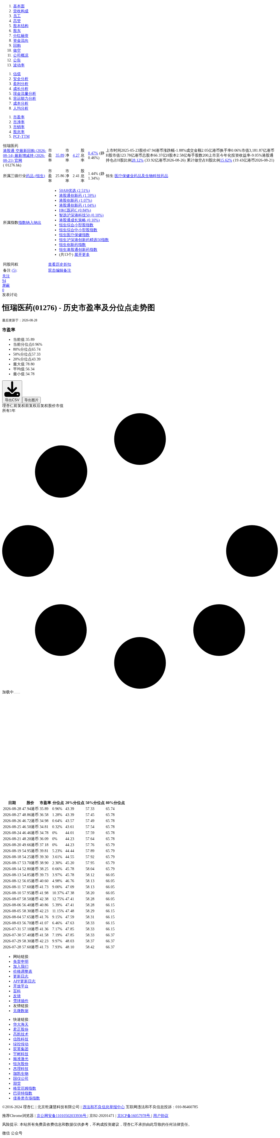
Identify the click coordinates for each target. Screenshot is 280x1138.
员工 (17, 16)
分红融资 (20, 36)
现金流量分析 (24, 94)
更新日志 (20, 976)
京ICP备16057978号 (134, 1116)
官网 (18, 161)
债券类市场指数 (26, 1098)
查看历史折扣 (59, 264)
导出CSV (12, 400)
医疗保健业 (124, 176)
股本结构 (20, 26)
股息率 (19, 132)
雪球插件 (20, 1001)
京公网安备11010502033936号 (62, 1116)
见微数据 (20, 1011)
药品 (164, 176)
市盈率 (19, 117)
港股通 (9, 151)
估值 (17, 74)
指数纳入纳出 (29, 223)
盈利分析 (20, 84)
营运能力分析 (24, 98)
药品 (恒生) (35, 176)
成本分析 (20, 103)
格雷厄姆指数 (24, 1088)
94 (4, 281)
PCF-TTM (21, 136)
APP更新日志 (24, 981)
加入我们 (20, 966)
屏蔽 (6, 285)
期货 (17, 1083)
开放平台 (20, 986)
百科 (17, 991)
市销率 (19, 127)
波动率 (19, 65)
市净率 (19, 122)
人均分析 (20, 108)
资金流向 (20, 41)
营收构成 (20, 11)
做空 (17, 50)
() (83, 191)
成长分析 (20, 89)
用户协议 (160, 1116)
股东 (17, 31)
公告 (17, 60)
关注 (6, 276)
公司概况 (20, 55)
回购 (17, 45)
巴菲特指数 (22, 1093)
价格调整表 (22, 971)
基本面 (19, 6)
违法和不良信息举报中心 (104, 1107)
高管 (17, 21)
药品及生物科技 (147, 176)
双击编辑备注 (59, 270)
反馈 (17, 996)
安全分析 (20, 79)
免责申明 (20, 962)
